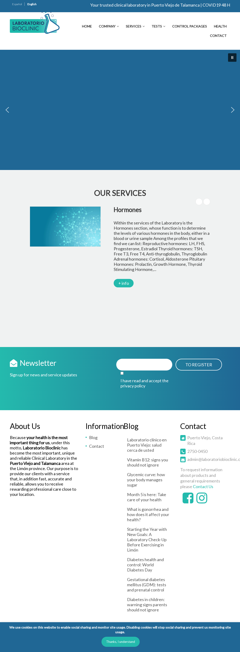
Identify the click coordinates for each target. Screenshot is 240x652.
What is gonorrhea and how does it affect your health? (148, 514)
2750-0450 (197, 451)
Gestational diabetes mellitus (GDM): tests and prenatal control (146, 584)
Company (107, 26)
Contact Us (203, 486)
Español (17, 4)
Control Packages (189, 26)
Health (220, 26)
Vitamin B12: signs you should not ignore (147, 462)
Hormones (128, 209)
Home (87, 26)
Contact (218, 36)
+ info (123, 283)
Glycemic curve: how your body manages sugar (146, 479)
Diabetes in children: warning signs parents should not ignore (147, 604)
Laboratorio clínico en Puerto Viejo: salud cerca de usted (147, 445)
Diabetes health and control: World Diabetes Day (145, 564)
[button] (232, 57)
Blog (93, 437)
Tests (157, 26)
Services (133, 26)
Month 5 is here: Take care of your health (146, 497)
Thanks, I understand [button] (120, 642)
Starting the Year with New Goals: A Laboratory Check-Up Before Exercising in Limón (147, 539)
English (32, 4)
